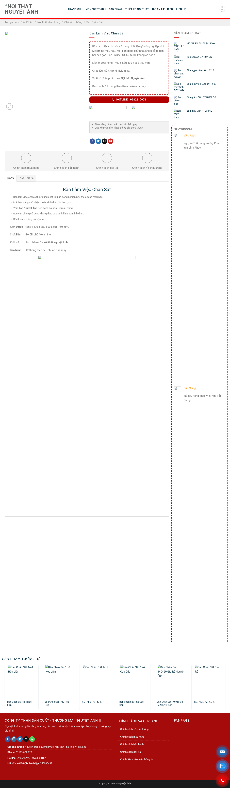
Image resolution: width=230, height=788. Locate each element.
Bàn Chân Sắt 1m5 (92, 702)
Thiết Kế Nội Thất (137, 9)
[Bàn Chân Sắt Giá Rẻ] (208, 681)
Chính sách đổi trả (130, 751)
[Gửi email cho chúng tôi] (26, 739)
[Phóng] (9, 106)
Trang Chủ (75, 9)
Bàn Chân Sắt (94, 22)
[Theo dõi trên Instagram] (14, 739)
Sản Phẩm (115, 9)
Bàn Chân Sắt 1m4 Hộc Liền (19, 703)
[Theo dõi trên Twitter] (20, 739)
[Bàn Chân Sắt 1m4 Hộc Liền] (21, 681)
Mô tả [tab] (10, 178)
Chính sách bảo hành (132, 744)
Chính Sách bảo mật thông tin (136, 759)
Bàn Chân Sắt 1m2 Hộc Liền (57, 703)
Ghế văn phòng (73, 22)
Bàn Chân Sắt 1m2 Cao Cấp (131, 703)
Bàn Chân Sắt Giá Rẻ (205, 702)
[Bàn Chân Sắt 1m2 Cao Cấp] (133, 681)
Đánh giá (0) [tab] (27, 178)
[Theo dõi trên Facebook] (8, 739)
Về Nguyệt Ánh (96, 9)
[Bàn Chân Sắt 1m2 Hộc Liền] (58, 681)
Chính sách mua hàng (132, 736)
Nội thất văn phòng (48, 22)
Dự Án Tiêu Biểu (162, 9)
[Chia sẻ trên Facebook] (92, 141)
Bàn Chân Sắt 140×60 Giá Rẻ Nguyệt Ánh (170, 703)
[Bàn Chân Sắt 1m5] (96, 681)
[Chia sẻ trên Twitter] (98, 141)
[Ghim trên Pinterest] (110, 141)
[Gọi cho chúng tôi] (32, 739)
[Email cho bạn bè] (104, 141)
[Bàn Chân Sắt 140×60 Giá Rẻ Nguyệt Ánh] (171, 681)
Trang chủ (11, 22)
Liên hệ (181, 9)
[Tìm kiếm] (222, 9)
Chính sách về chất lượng (134, 729)
